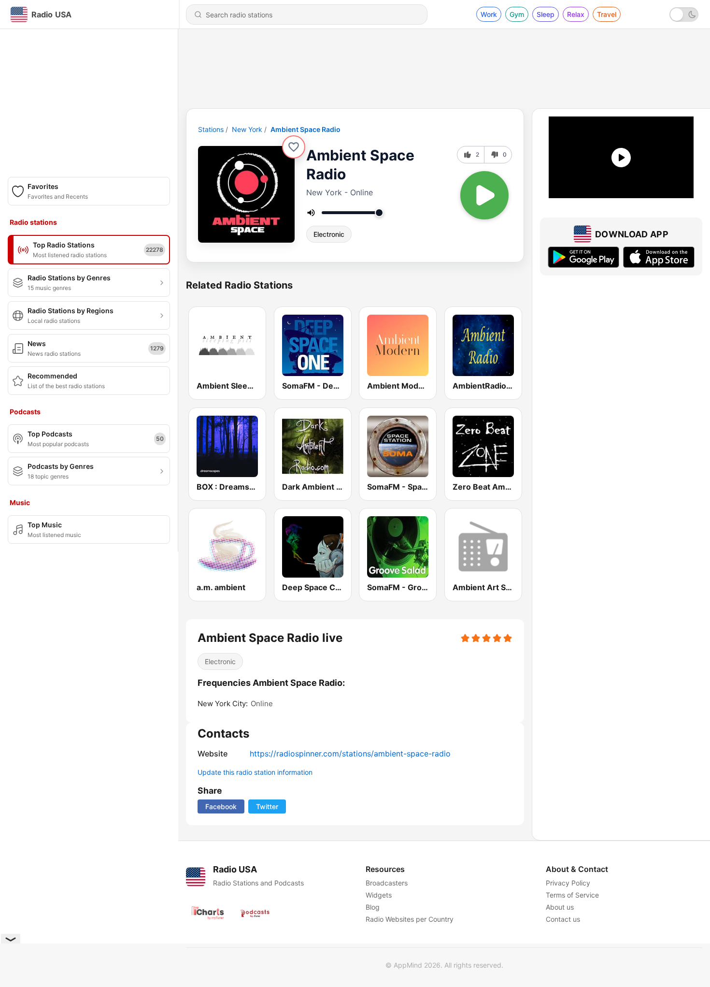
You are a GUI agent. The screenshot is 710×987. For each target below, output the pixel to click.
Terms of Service (572, 895)
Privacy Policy (568, 883)
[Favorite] (293, 147)
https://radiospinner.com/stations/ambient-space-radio (350, 753)
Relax (575, 14)
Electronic (328, 234)
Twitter (267, 806)
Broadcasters (387, 883)
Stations (211, 129)
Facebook (221, 806)
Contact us (563, 919)
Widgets (379, 895)
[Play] (484, 195)
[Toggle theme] (683, 14)
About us (560, 907)
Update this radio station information (255, 772)
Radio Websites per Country (410, 919)
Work (489, 14)
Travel (606, 14)
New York (247, 129)
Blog (373, 907)
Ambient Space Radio (305, 129)
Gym (517, 14)
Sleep (545, 14)
